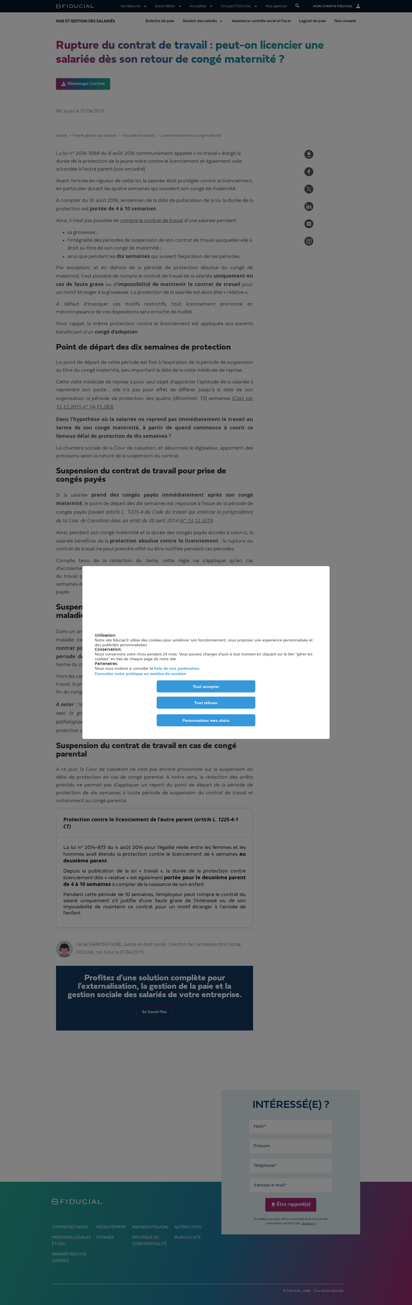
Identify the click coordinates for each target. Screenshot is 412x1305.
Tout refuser (205, 703)
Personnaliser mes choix (206, 720)
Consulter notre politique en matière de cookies (140, 673)
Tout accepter (206, 686)
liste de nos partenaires (176, 668)
